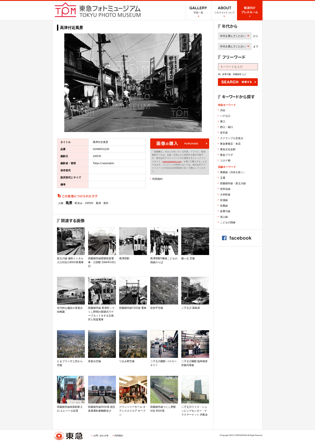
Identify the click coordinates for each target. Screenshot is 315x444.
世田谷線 (225, 189)
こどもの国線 (228, 222)
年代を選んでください (233, 36)
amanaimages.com (172, 161)
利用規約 (157, 178)
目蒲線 (224, 200)
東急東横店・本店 (230, 143)
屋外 (105, 203)
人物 (60, 203)
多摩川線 (225, 211)
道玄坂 (224, 132)
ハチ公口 (225, 115)
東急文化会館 (228, 149)
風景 (69, 203)
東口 (222, 121)
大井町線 (225, 194)
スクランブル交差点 (231, 138)
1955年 (89, 203)
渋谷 (222, 110)
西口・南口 (226, 127)
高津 (98, 203)
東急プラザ (226, 154)
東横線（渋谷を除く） (233, 172)
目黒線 (224, 205)
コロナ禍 (225, 160)
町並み (78, 203)
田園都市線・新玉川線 (233, 183)
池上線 (224, 216)
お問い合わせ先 (100, 435)
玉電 (222, 177)
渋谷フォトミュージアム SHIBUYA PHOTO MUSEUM (98, 9)
